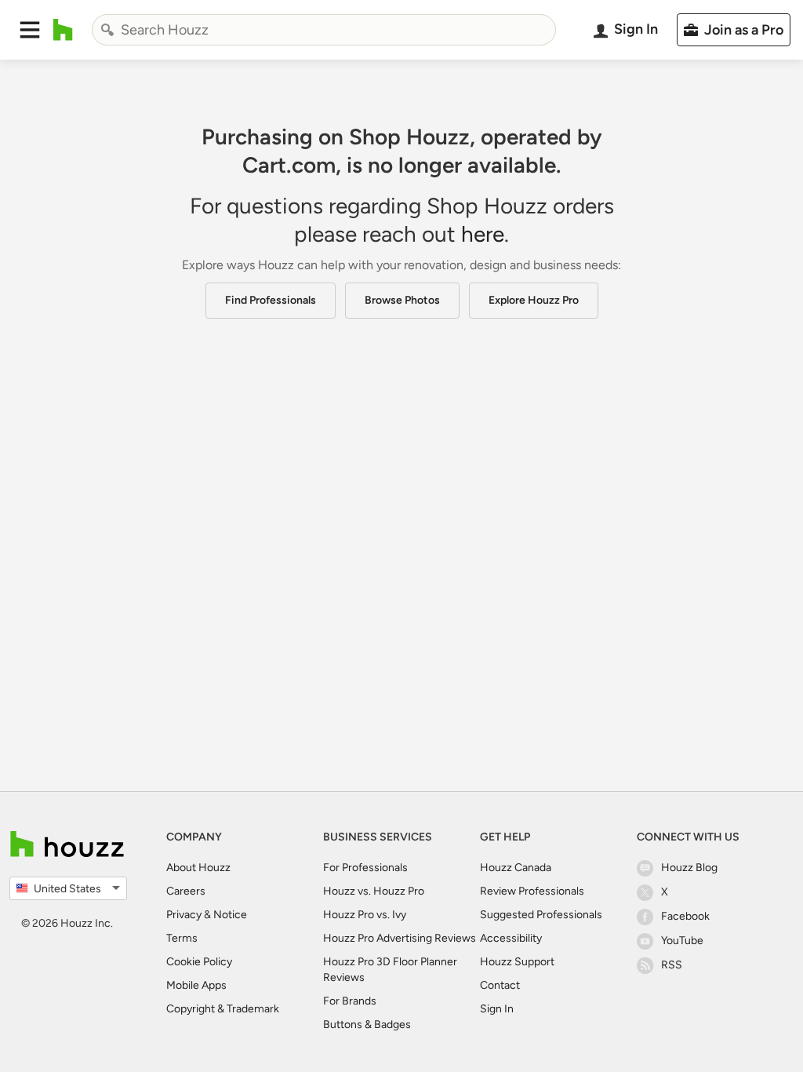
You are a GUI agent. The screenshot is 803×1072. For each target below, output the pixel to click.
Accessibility (511, 938)
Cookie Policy (199, 961)
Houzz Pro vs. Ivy (364, 914)
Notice (230, 914)
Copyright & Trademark (222, 1008)
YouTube (682, 940)
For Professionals (365, 867)
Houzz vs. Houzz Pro (373, 891)
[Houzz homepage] (63, 30)
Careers (185, 891)
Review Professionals (532, 891)
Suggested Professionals (541, 914)
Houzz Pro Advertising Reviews (399, 938)
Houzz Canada (515, 867)
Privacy (184, 914)
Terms (182, 938)
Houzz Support (517, 961)
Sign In (497, 1008)
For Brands (349, 1001)
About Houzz (198, 867)
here (482, 234)
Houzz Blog (689, 867)
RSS (671, 965)
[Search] (107, 30)
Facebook (685, 916)
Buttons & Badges (367, 1024)
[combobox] (324, 30)
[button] (30, 30)
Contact (500, 985)
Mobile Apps (196, 985)
